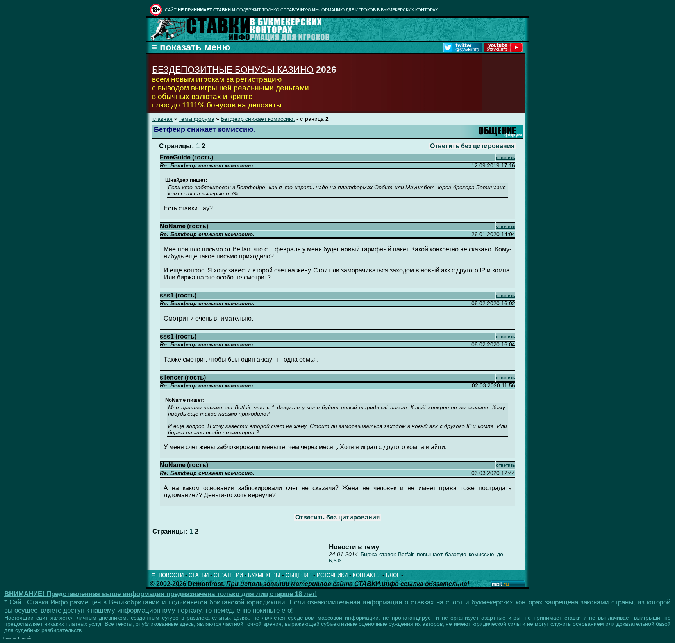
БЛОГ (393, 575)
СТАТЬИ (199, 575)
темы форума (196, 119)
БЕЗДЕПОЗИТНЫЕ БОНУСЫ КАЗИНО (233, 69)
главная (162, 119)
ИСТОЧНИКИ (332, 575)
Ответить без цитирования (472, 146)
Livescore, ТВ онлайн (17, 638)
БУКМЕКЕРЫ (264, 575)
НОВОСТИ (171, 575)
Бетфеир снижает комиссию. (258, 119)
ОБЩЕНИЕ (299, 575)
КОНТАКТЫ (367, 575)
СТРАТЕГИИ (228, 575)
